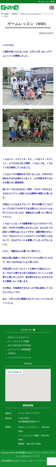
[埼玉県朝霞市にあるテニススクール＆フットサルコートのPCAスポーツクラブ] (10, 7)
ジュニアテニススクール (19, 357)
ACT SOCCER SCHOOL (19, 345)
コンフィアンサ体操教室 (19, 349)
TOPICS (12, 353)
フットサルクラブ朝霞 (18, 341)
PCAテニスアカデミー (18, 337)
